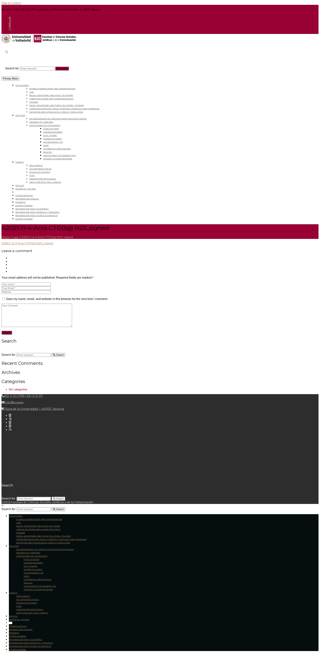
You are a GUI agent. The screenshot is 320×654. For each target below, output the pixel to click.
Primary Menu (10, 78)
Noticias (19, 185)
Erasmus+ (20, 202)
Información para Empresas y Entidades (37, 212)
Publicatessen (51, 129)
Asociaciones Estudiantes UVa (59, 155)
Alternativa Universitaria (57, 149)
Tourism (33, 102)
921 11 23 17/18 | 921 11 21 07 (23, 396)
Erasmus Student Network (57, 159)
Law (31, 92)
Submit (7, 332)
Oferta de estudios (39, 172)
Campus (19, 162)
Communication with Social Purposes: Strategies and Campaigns (64, 109)
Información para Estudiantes (32, 209)
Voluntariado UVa (53, 142)
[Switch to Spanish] (17, 192)
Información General (27, 199)
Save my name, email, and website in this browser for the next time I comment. (57, 298)
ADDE (46, 145)
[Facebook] (10, 18)
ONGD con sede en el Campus (45, 182)
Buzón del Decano (25, 189)
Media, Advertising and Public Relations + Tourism (56, 105)
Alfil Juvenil (50, 135)
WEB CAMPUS (36, 165)
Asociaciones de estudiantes (44, 125)
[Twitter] (10, 20)
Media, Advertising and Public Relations (51, 95)
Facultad (20, 115)
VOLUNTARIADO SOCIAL (40, 169)
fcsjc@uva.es (13, 402)
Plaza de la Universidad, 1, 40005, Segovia (34, 409)
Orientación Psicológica (42, 179)
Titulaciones (22, 85)
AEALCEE (47, 152)
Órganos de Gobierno (41, 122)
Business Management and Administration (52, 89)
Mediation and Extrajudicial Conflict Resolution (56, 112)
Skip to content (11, 3)
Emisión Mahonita (52, 132)
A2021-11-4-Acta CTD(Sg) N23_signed (27, 243)
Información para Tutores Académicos (36, 215)
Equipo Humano (24, 205)
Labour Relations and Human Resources (51, 99)
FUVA (31, 175)
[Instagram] (10, 23)
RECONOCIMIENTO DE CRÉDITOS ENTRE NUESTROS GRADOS (58, 119)
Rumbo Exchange (52, 139)
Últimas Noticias (24, 195)
